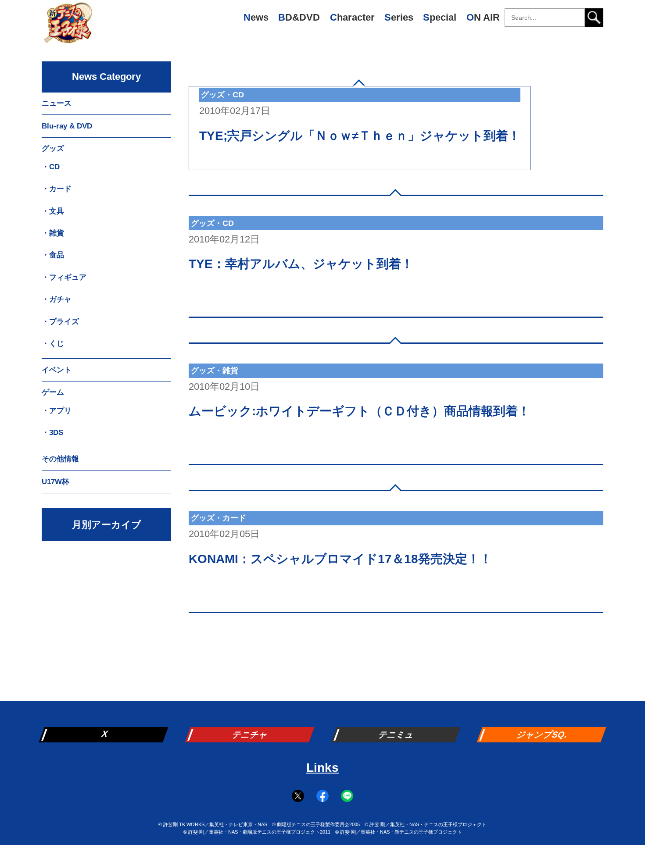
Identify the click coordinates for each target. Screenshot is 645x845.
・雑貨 (53, 233)
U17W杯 (55, 482)
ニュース (57, 103)
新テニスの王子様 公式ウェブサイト (68, 26)
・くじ (53, 343)
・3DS (52, 432)
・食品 (53, 255)
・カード (57, 189)
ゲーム (53, 392)
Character (352, 17)
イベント (57, 370)
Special (439, 17)
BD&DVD (299, 17)
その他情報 (60, 459)
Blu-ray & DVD (67, 126)
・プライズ (60, 321)
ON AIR (483, 17)
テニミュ (396, 734)
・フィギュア (64, 277)
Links (322, 767)
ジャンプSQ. (543, 734)
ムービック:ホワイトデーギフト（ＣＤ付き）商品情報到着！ (359, 411)
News (256, 17)
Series (398, 17)
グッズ (53, 148)
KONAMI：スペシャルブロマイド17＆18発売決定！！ (340, 559)
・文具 (53, 211)
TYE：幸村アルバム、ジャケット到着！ (301, 264)
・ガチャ (57, 299)
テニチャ (250, 734)
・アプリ (57, 410)
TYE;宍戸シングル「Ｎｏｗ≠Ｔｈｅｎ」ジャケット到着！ (359, 136)
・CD (51, 167)
